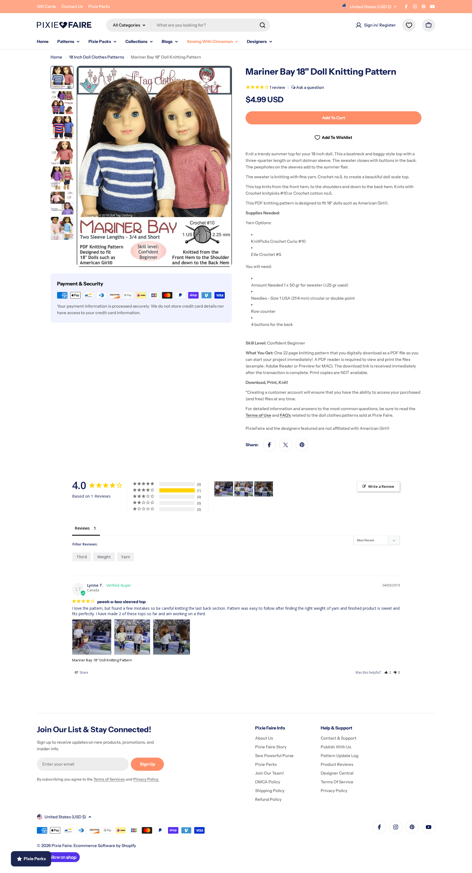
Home (56, 57)
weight (104, 556)
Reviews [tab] (82, 528)
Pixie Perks (99, 6)
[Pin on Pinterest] (302, 444)
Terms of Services (109, 779)
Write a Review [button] (381, 486)
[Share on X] (285, 444)
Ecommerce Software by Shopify (104, 845)
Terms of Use (258, 415)
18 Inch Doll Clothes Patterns (96, 57)
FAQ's (285, 415)
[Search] (262, 25)
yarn (125, 556)
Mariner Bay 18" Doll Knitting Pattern (102, 660)
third (81, 556)
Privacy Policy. (146, 779)
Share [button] (83, 672)
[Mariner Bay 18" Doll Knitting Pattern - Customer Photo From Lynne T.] (223, 489)
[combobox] (188, 25)
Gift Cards (46, 6)
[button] (388, 672)
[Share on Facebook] (269, 444)
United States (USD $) (370, 6)
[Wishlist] (408, 25)
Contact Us (72, 6)
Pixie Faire (62, 845)
